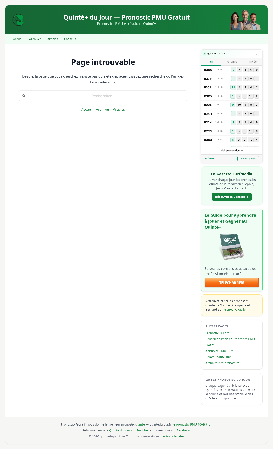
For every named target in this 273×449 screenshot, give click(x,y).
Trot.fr (209, 345)
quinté (140, 424)
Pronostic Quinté (217, 333)
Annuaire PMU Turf (219, 351)
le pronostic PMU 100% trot (192, 424)
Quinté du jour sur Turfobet (129, 430)
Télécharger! (231, 282)
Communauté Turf (218, 357)
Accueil (18, 39)
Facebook (183, 430)
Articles (52, 39)
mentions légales (172, 436)
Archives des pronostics (222, 363)
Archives (35, 39)
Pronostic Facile (235, 309)
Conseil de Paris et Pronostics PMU (230, 339)
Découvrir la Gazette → (231, 197)
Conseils (70, 39)
